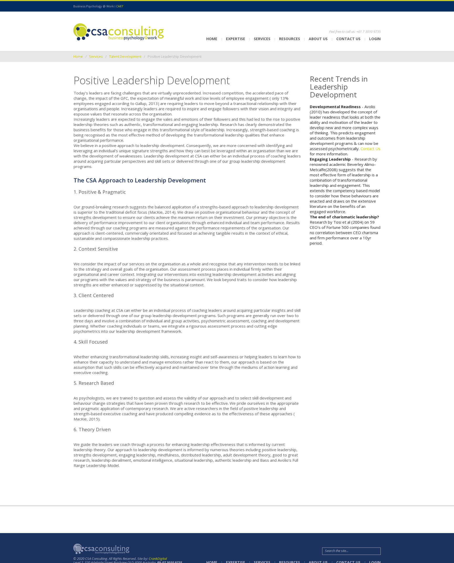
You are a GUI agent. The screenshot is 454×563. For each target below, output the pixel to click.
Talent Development (125, 56)
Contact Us (348, 38)
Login (375, 38)
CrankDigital (158, 558)
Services (96, 56)
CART (119, 6)
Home (211, 38)
